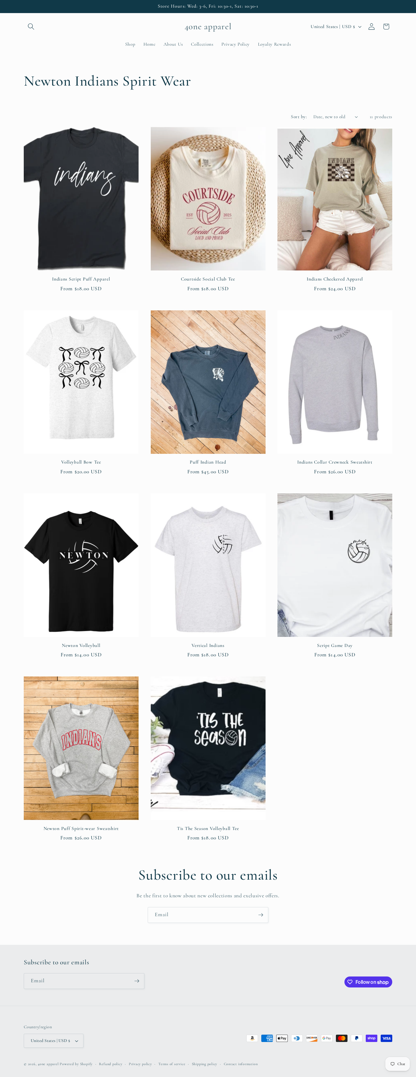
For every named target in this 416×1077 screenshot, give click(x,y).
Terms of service (171, 1064)
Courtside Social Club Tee (208, 279)
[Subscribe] (260, 915)
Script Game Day (335, 645)
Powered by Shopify (76, 1064)
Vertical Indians (208, 645)
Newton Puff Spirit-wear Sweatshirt (81, 828)
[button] (31, 26)
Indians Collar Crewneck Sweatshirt (334, 462)
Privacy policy (140, 1064)
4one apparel (48, 1064)
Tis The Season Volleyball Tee (208, 828)
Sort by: (299, 116)
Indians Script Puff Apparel (81, 279)
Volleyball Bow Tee (81, 462)
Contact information (241, 1064)
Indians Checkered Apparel (335, 279)
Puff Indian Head (208, 462)
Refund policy (110, 1064)
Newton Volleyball (81, 645)
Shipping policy (204, 1064)
